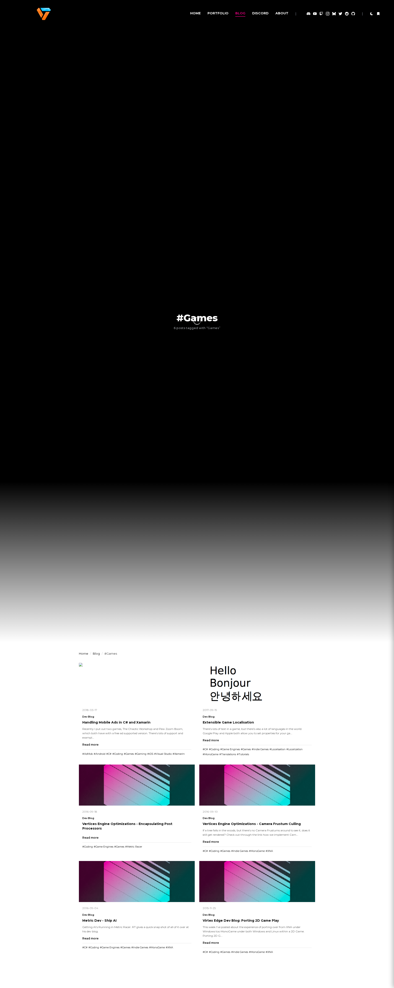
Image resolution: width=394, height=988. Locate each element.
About (281, 13)
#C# (108, 753)
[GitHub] (353, 14)
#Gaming (140, 753)
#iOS (150, 753)
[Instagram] (327, 14)
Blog (240, 13)
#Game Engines (230, 749)
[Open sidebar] (378, 14)
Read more (90, 744)
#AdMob (87, 753)
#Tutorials (243, 754)
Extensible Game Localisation (228, 722)
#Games (129, 753)
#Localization (294, 749)
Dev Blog (88, 716)
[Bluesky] (334, 14)
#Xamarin (179, 753)
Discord (260, 13)
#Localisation (277, 749)
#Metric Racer (133, 846)
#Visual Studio (163, 753)
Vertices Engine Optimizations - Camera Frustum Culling (252, 824)
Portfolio (217, 13)
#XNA (269, 851)
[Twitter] (340, 14)
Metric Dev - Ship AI (99, 920)
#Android (99, 753)
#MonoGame (210, 754)
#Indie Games (260, 749)
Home (195, 13)
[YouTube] (315, 14)
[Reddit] (347, 14)
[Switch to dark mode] (371, 14)
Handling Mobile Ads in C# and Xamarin (116, 722)
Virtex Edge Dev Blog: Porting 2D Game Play (241, 920)
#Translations (227, 754)
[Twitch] (321, 14)
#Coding (117, 753)
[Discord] (308, 14)
